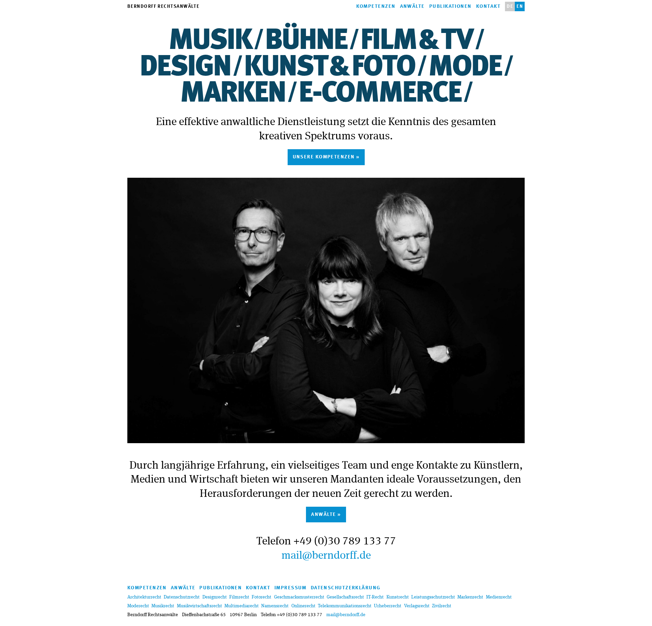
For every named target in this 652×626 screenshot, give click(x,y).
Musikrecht (162, 606)
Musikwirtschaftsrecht (199, 606)
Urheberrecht (387, 606)
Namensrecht (275, 606)
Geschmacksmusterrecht (299, 597)
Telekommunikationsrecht (345, 606)
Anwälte (412, 6)
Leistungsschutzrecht (433, 597)
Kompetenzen (376, 6)
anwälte (183, 588)
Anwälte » (326, 514)
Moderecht (138, 606)
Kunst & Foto (329, 67)
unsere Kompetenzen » (326, 157)
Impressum (290, 588)
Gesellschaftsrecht (345, 597)
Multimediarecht (241, 606)
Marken (232, 93)
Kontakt (488, 6)
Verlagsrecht (417, 606)
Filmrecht (239, 597)
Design (185, 67)
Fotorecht (261, 597)
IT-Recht (375, 597)
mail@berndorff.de (326, 556)
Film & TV (416, 41)
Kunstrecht (397, 597)
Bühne (306, 41)
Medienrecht (499, 597)
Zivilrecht (441, 606)
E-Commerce (379, 93)
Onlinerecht (303, 606)
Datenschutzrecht (182, 597)
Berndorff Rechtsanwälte (163, 6)
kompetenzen (147, 588)
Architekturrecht (144, 597)
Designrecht (214, 597)
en (520, 6)
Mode (465, 67)
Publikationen (450, 6)
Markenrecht (470, 597)
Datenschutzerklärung (346, 588)
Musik (210, 41)
